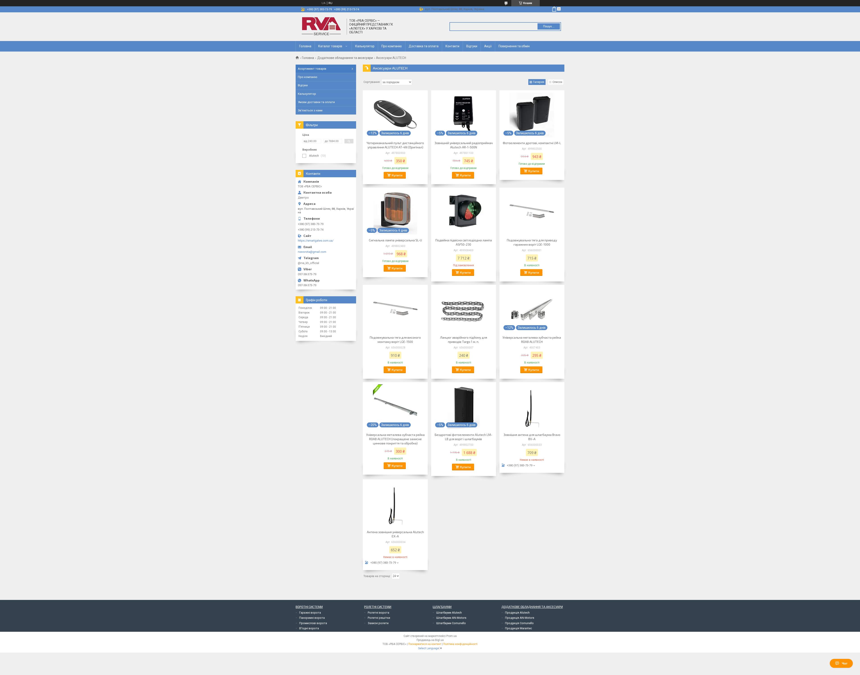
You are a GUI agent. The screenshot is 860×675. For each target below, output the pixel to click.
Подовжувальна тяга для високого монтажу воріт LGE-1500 (395, 339)
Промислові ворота (313, 623)
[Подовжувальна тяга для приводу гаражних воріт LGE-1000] (532, 212)
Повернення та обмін (514, 46)
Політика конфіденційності (460, 644)
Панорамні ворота (312, 617)
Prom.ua (451, 636)
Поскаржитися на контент (424, 644)
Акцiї (488, 46)
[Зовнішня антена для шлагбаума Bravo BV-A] (532, 406)
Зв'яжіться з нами (310, 110)
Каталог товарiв (330, 46)
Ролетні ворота (378, 612)
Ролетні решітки (379, 617)
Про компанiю (391, 46)
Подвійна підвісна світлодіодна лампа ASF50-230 (463, 242)
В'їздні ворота (309, 628)
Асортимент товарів (312, 68)
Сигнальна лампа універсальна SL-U (395, 240)
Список (557, 82)
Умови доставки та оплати (316, 102)
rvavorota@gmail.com (312, 251)
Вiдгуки (471, 46)
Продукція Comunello (519, 623)
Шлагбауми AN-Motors (451, 617)
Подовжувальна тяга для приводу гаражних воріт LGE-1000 (532, 242)
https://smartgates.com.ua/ (315, 240)
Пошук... (549, 26)
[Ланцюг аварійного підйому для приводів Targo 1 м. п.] (463, 309)
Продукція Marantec (518, 628)
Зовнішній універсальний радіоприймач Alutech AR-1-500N (463, 145)
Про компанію (307, 77)
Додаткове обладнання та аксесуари (345, 58)
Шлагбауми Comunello (451, 623)
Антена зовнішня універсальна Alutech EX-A (395, 534)
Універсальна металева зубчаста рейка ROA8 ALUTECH (532, 339)
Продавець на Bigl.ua (430, 640)
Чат (844, 663)
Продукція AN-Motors (519, 617)
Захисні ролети (378, 623)
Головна (305, 46)
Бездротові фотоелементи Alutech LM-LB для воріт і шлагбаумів (463, 437)
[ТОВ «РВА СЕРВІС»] (321, 27)
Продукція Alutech (517, 612)
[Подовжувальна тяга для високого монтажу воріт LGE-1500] (395, 309)
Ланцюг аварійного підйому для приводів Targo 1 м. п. (463, 339)
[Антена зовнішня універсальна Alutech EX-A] (395, 504)
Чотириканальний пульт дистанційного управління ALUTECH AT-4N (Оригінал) (395, 145)
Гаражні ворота (310, 612)
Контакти (452, 46)
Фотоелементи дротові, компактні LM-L (532, 143)
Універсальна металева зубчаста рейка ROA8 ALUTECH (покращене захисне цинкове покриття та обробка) (395, 439)
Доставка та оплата (424, 46)
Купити (397, 175)
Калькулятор (364, 46)
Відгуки (303, 85)
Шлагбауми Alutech (449, 612)
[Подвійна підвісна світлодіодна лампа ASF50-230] (463, 212)
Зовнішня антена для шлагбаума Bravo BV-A (531, 437)
